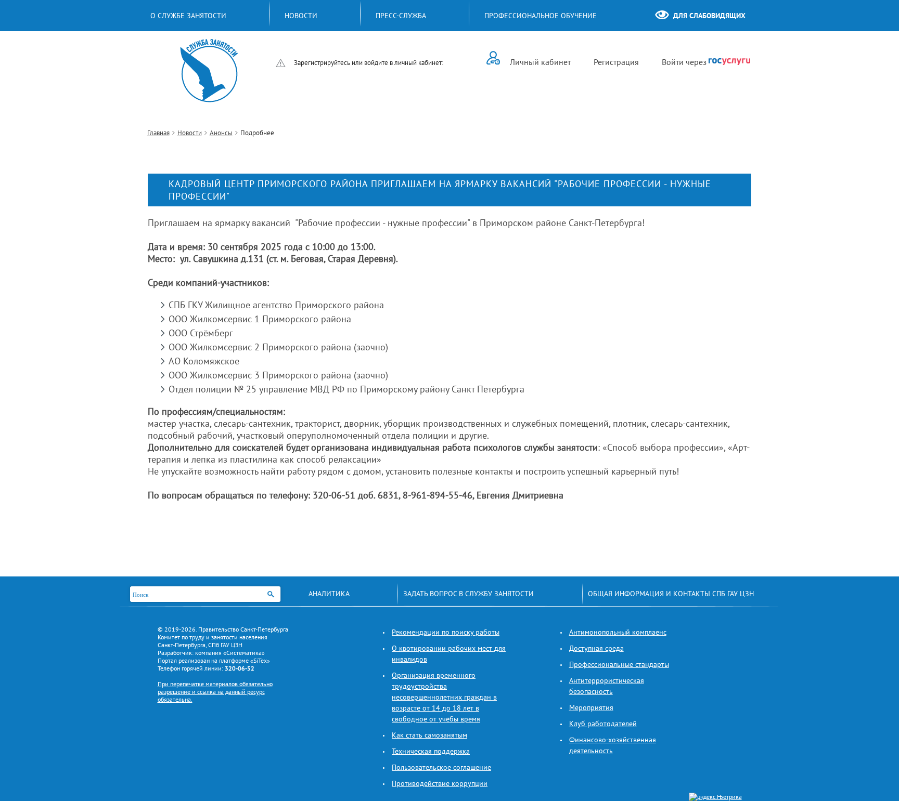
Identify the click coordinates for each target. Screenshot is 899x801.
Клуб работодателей (603, 723)
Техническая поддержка (431, 751)
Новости (189, 132)
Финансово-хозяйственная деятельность (612, 745)
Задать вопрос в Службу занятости (468, 593)
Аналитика (329, 593)
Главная (158, 132)
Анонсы (221, 132)
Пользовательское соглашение (441, 767)
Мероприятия (591, 707)
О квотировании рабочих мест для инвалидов (449, 654)
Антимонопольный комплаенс (617, 632)
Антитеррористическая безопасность (606, 686)
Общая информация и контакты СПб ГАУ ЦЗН (671, 593)
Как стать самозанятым (429, 735)
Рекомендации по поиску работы (445, 632)
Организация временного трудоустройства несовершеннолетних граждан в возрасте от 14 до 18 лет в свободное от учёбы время (444, 697)
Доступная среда (596, 648)
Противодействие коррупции (439, 783)
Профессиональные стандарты (619, 664)
